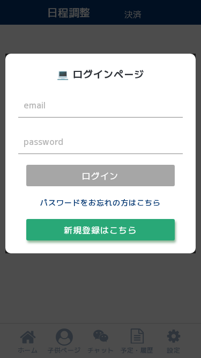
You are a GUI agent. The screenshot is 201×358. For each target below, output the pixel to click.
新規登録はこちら (100, 229)
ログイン (100, 175)
